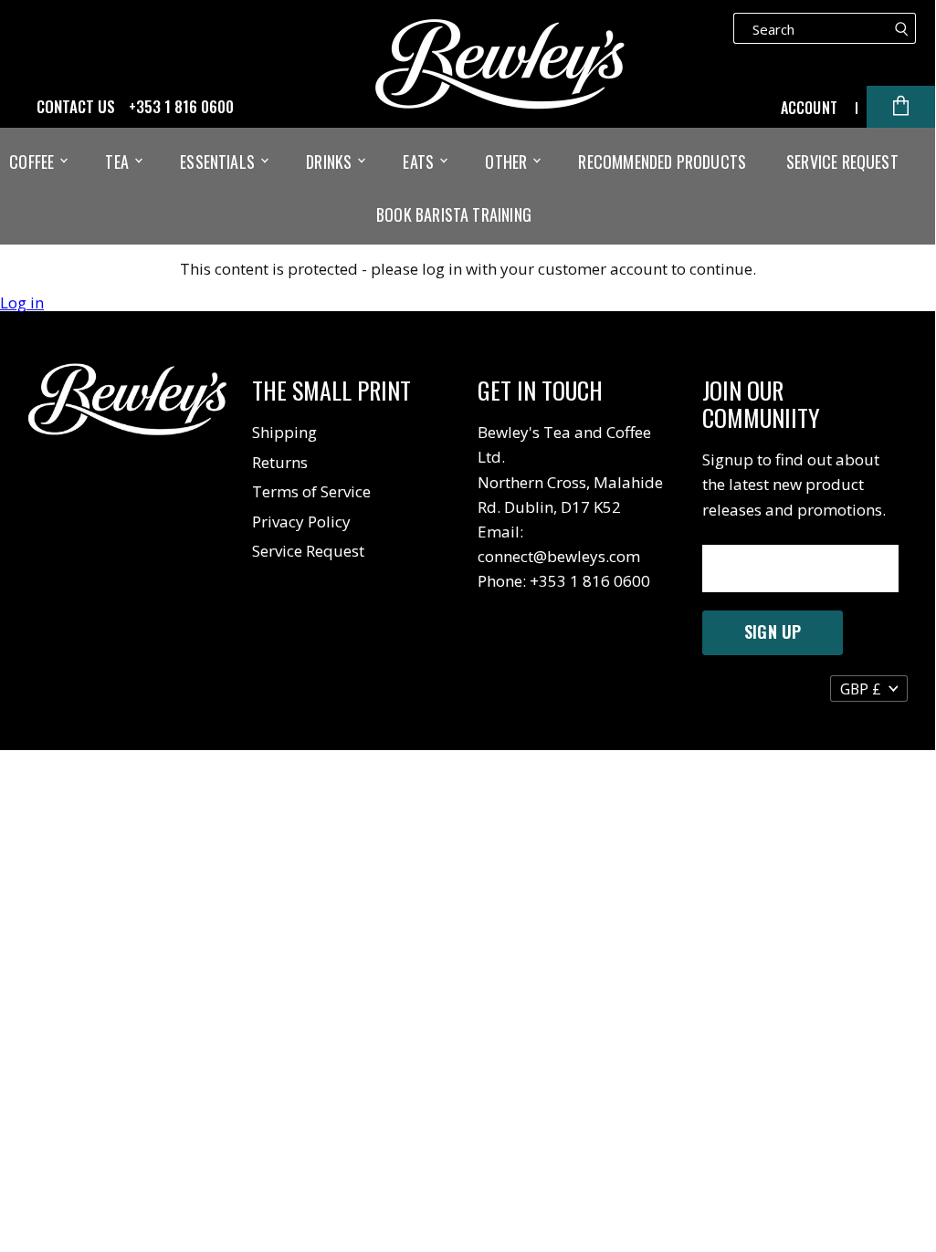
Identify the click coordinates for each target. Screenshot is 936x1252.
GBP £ (860, 689)
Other (508, 161)
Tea (118, 161)
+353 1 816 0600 (181, 107)
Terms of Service (311, 491)
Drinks (330, 161)
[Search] (902, 28)
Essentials (219, 161)
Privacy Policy (301, 521)
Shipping (284, 432)
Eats (420, 161)
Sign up (772, 631)
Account (809, 107)
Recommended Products (662, 161)
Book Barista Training (453, 214)
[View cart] (901, 107)
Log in (22, 303)
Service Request (842, 161)
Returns (280, 462)
